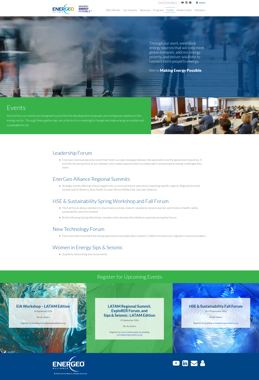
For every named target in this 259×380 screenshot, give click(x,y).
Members (200, 10)
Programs (158, 10)
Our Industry (130, 10)
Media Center (184, 10)
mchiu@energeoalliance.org (129, 334)
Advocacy (145, 10)
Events (170, 10)
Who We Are (113, 10)
